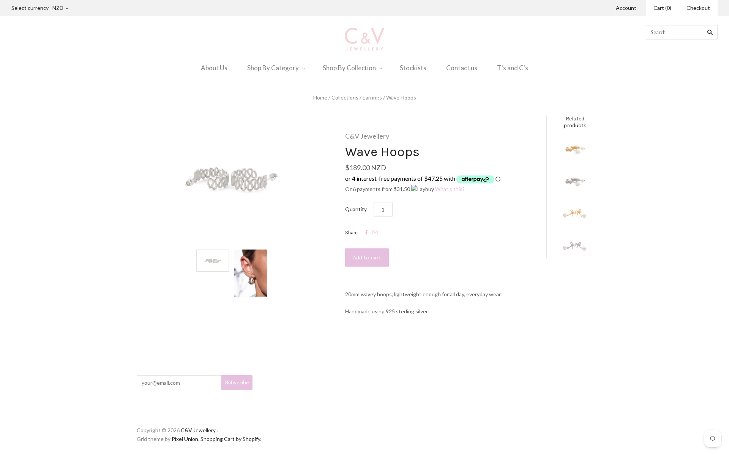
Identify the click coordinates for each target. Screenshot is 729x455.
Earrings (372, 97)
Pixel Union (185, 439)
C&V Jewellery (367, 136)
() (662, 8)
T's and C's (512, 68)
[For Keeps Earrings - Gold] (575, 214)
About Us (214, 68)
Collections (344, 97)
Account (626, 8)
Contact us (461, 68)
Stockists (413, 68)
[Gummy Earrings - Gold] (575, 149)
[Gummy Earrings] (575, 182)
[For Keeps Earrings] (575, 246)
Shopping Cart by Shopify (230, 439)
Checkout (698, 8)
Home (320, 97)
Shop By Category (273, 68)
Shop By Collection (349, 68)
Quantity (356, 209)
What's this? (450, 189)
